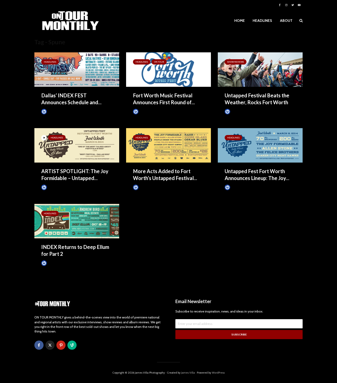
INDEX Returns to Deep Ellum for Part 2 (75, 250)
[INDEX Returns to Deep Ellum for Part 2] (76, 221)
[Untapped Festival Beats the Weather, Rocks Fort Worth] (260, 69)
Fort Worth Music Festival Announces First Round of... (164, 98)
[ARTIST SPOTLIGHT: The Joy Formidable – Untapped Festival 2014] (76, 145)
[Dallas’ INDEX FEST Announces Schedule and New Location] (76, 69)
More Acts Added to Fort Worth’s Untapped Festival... (165, 174)
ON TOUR (159, 61)
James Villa (55, 111)
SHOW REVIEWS (235, 61)
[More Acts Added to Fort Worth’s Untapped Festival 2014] (168, 145)
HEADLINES (262, 20)
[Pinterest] (61, 345)
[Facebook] (39, 345)
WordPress (218, 372)
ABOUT (286, 20)
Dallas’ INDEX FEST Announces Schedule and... (71, 98)
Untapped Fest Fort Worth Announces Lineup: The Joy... (257, 174)
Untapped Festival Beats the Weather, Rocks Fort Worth (257, 98)
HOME (239, 20)
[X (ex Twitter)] (50, 345)
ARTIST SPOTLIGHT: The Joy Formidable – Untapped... (74, 174)
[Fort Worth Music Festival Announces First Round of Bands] (168, 69)
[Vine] (72, 345)
